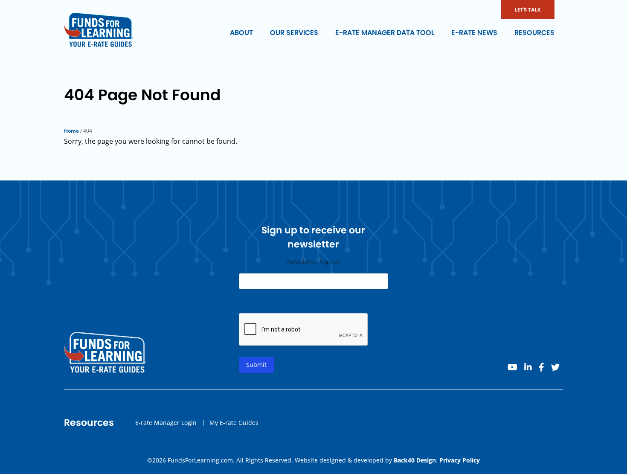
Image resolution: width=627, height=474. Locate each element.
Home (71, 130)
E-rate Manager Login (166, 423)
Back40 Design (415, 460)
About (241, 33)
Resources (534, 33)
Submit (256, 365)
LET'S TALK (528, 9)
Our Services (294, 33)
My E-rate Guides (233, 423)
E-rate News (474, 33)
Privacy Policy (459, 460)
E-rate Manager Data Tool (384, 33)
